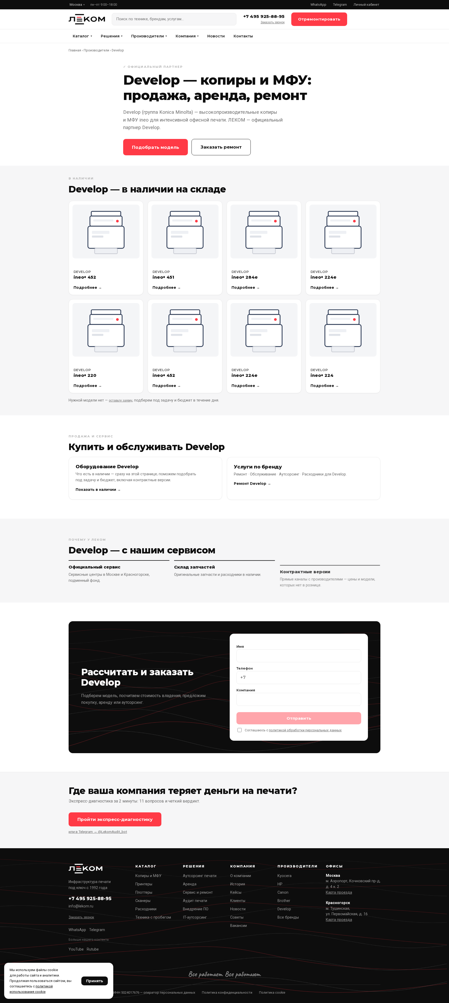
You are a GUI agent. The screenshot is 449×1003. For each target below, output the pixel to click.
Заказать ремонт (221, 147)
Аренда (189, 884)
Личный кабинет (366, 4)
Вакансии (238, 926)
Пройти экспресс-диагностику (115, 819)
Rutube (93, 949)
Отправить (299, 718)
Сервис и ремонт (198, 892)
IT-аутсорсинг (195, 917)
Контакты (243, 36)
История (237, 884)
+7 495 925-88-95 (264, 16)
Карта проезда (339, 892)
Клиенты (237, 901)
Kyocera (285, 876)
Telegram (340, 4)
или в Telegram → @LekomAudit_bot (98, 832)
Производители (149, 36)
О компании (240, 876)
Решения (111, 36)
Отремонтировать (319, 19)
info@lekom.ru (81, 906)
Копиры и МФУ (148, 876)
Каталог (82, 36)
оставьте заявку (120, 400)
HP (280, 884)
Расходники (145, 909)
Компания (187, 36)
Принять (94, 981)
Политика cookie (272, 992)
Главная (75, 50)
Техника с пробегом (153, 917)
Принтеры (143, 884)
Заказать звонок (273, 22)
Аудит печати (195, 901)
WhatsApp (318, 4)
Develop (284, 909)
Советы (236, 917)
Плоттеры (143, 892)
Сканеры (142, 901)
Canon (283, 892)
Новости (216, 36)
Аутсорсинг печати (199, 876)
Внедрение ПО (195, 909)
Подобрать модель (155, 147)
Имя (240, 646)
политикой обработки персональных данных (305, 730)
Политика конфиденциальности (227, 992)
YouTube (76, 949)
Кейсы (235, 892)
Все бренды (288, 917)
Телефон (244, 668)
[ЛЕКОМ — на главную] (87, 19)
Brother (284, 901)
